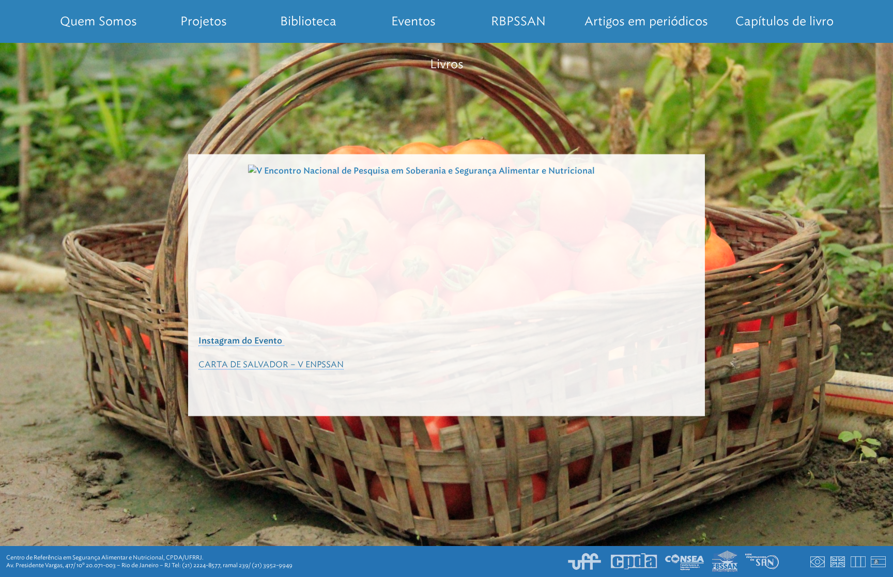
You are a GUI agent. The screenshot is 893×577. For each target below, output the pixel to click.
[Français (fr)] (858, 561)
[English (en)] (838, 561)
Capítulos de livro (784, 21)
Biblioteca (308, 21)
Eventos (413, 21)
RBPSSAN (518, 21)
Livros (447, 64)
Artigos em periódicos (646, 21)
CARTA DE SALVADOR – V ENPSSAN (271, 364)
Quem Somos (98, 21)
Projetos (203, 21)
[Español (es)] (878, 561)
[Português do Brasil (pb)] (818, 561)
